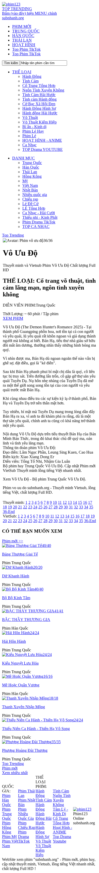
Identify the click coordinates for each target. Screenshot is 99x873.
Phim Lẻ (29, 136)
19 (10, 507)
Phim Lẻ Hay (33, 131)
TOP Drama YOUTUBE (42, 149)
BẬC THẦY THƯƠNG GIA (26, 619)
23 (30, 507)
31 (71, 507)
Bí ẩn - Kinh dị (34, 126)
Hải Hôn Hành (14, 641)
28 (56, 507)
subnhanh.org (13, 18)
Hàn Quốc (30, 167)
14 (75, 502)
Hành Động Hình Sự (39, 108)
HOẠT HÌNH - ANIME (42, 140)
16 (85, 502)
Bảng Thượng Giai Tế (20, 554)
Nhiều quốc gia (34, 194)
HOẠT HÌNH (23, 45)
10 (55, 502)
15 (80, 502)
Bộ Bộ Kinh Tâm (16, 598)
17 (90, 502)
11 (60, 502)
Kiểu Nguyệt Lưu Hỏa (20, 663)
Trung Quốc (32, 163)
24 (35, 507)
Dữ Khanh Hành (15, 576)
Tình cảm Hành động (39, 99)
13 (70, 502)
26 (45, 507)
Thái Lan (29, 172)
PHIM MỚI (21, 26)
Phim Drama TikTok (38, 222)
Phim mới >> (12, 541)
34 (86, 507)
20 (15, 507)
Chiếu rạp (30, 199)
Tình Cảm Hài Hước (39, 95)
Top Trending (13, 235)
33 (81, 507)
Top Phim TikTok (26, 49)
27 (50, 507)
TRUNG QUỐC (26, 31)
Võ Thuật (30, 117)
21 (20, 507)
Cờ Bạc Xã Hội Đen (38, 104)
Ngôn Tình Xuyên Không (43, 90)
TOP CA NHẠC (36, 226)
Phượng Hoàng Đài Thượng (24, 750)
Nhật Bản (30, 190)
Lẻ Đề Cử (30, 204)
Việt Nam (30, 185)
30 (66, 507)
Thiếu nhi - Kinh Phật (39, 217)
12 (65, 502)
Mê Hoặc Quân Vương (20, 685)
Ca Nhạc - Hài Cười (38, 213)
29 (61, 507)
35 (91, 507)
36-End (9, 511)
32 (76, 507)
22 (25, 507)
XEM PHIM (13, 318)
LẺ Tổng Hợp (33, 208)
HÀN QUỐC (23, 35)
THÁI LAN (22, 40)
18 (5, 507)
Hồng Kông (32, 176)
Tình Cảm (30, 81)
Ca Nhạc (29, 145)
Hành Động (31, 76)
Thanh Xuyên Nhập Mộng (23, 707)
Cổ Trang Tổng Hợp (38, 85)
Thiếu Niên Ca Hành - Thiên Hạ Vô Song (36, 728)
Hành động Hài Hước (39, 113)
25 (40, 507)
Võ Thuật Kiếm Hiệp (39, 122)
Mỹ (25, 181)
